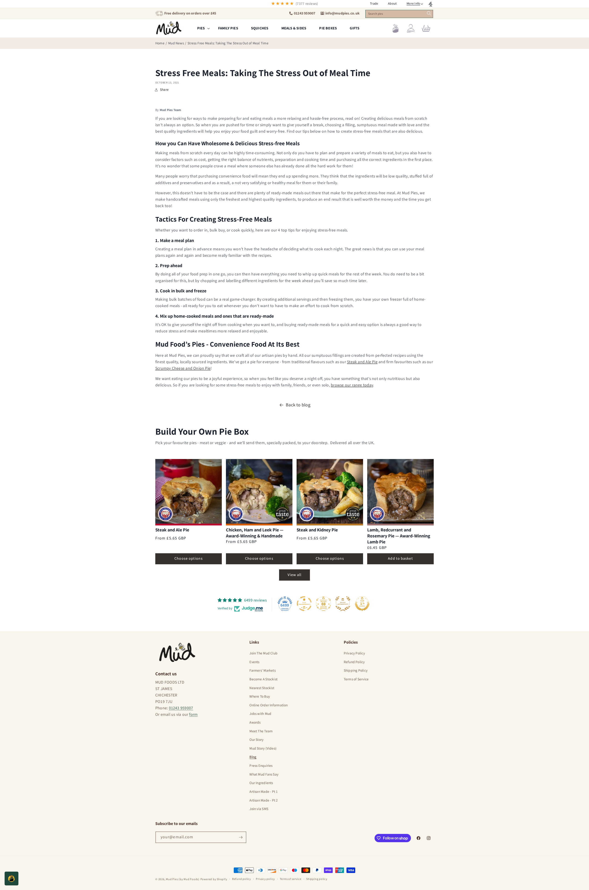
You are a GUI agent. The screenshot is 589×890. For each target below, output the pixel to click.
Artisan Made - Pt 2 (263, 800)
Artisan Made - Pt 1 (263, 791)
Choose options (188, 559)
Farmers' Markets (262, 670)
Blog (252, 756)
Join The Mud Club (263, 653)
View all (295, 575)
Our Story (256, 739)
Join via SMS (258, 808)
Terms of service (290, 879)
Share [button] (164, 89)
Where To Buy (259, 696)
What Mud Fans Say (263, 774)
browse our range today (352, 385)
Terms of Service (356, 679)
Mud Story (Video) (263, 748)
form (193, 714)
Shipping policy (316, 879)
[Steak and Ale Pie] (188, 492)
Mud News (176, 43)
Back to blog (298, 405)
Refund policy (241, 879)
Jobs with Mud (260, 713)
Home (160, 43)
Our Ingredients (261, 782)
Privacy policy (265, 879)
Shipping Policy (355, 670)
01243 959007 (181, 708)
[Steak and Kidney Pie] (330, 492)
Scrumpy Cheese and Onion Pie (183, 368)
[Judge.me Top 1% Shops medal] (362, 603)
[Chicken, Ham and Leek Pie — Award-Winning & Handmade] (259, 492)
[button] (413, 3)
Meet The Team (261, 731)
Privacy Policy (354, 653)
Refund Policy (354, 662)
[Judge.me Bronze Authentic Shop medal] (342, 603)
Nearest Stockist (261, 687)
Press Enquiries (260, 765)
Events (254, 662)
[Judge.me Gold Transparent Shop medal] (304, 603)
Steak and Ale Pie (362, 362)
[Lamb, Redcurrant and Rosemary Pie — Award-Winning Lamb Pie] (400, 492)
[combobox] (399, 14)
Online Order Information (268, 705)
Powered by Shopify (213, 879)
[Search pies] (429, 13)
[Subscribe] (240, 837)
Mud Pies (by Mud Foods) (182, 879)
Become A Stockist (263, 679)
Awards (254, 722)
